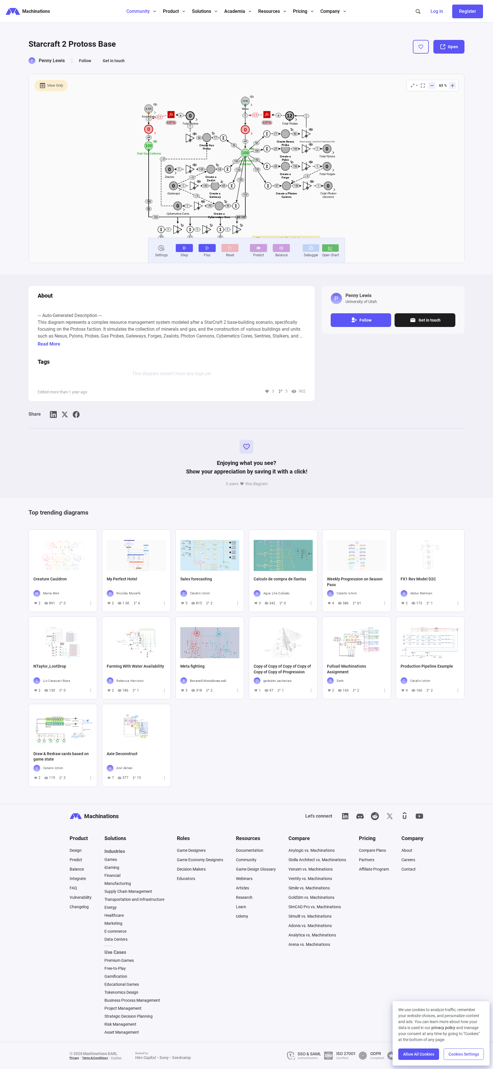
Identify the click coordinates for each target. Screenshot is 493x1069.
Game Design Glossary (256, 869)
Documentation (249, 850)
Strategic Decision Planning (128, 1016)
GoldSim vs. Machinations (311, 897)
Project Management (123, 1008)
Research (244, 897)
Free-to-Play (115, 968)
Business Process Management (132, 1000)
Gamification (115, 976)
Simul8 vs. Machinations (310, 916)
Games (110, 859)
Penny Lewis (52, 60)
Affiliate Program (374, 869)
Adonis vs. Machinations (310, 925)
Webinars (244, 878)
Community (246, 859)
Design (76, 850)
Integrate (78, 878)
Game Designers (191, 850)
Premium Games (119, 960)
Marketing (113, 923)
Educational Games (121, 984)
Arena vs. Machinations (309, 944)
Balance (77, 869)
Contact (408, 869)
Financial (112, 875)
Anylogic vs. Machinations (311, 850)
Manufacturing (117, 883)
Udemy (242, 916)
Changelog (79, 907)
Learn (241, 907)
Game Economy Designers (200, 859)
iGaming (111, 867)
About (406, 850)
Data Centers (116, 939)
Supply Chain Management (128, 891)
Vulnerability (81, 897)
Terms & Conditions (95, 1057)
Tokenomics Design (121, 992)
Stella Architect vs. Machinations (317, 859)
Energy (110, 907)
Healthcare (114, 915)
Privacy (74, 1057)
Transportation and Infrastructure (134, 899)
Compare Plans (372, 850)
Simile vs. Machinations (309, 888)
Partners (366, 859)
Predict (76, 859)
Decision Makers (191, 869)
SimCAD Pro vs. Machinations (314, 907)
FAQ (73, 888)
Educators (186, 878)
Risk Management (120, 1024)
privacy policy (443, 1027)
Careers (408, 859)
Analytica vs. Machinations (312, 935)
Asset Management (121, 1032)
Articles (242, 888)
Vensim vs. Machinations (310, 869)
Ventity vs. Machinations (310, 878)
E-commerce (115, 931)
